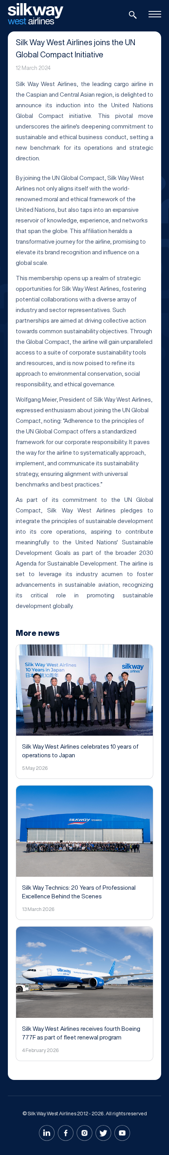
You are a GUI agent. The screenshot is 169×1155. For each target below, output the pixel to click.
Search (133, 15)
